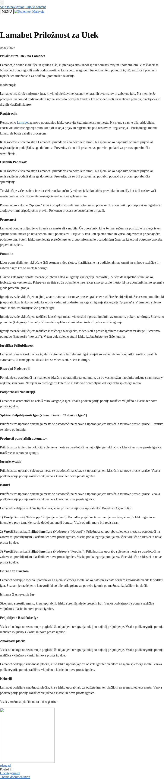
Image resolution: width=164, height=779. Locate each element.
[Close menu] (1, 2)
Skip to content (35, 7)
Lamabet (23, 122)
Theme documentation (15, 777)
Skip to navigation (12, 7)
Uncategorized (10, 773)
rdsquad (5, 765)
